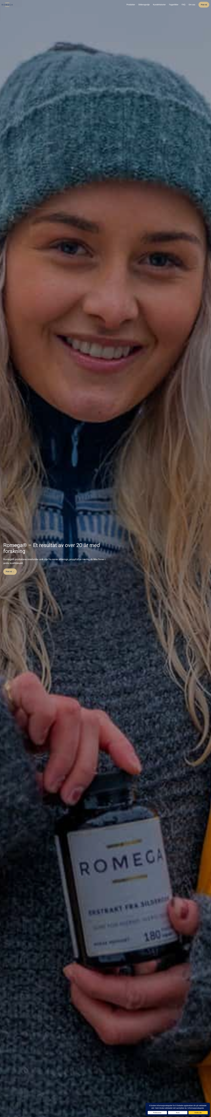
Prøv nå (204, 5)
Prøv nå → (10, 571)
